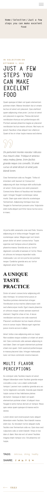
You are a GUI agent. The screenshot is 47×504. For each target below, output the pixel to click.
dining (27, 454)
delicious (18, 454)
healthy (35, 454)
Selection (19, 20)
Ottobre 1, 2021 (13, 63)
